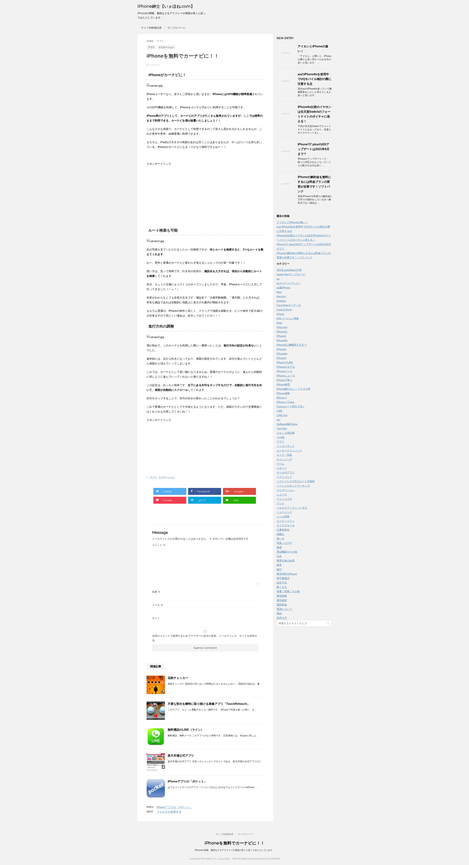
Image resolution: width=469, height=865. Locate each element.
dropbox (281, 300)
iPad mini (282, 327)
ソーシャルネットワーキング (293, 485)
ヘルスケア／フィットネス (292, 507)
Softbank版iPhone (287, 424)
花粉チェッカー (178, 677)
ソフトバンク (284, 476)
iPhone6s (282, 353)
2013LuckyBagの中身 (289, 269)
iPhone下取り (284, 380)
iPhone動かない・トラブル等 (293, 388)
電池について (284, 609)
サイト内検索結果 (151, 27)
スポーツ (282, 468)
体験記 (280, 534)
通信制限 (282, 595)
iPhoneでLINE (285, 362)
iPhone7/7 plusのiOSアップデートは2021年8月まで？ (313, 149)
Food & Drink (284, 309)
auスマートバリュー (288, 283)
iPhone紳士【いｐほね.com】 (166, 6)
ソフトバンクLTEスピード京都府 (296, 481)
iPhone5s (282, 340)
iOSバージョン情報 (288, 318)
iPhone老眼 (283, 393)
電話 (279, 613)
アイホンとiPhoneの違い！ (292, 222)
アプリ (153, 477)
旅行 (279, 569)
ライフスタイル (286, 525)
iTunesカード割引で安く (291, 406)
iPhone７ (282, 397)
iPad (279, 322)
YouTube (282, 428)
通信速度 (282, 600)
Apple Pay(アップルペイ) (291, 274)
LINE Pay (282, 415)
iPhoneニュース (286, 375)
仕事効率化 (283, 529)
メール (157, 605)
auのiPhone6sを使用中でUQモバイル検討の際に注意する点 (314, 79)
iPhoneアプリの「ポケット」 (187, 781)
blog (279, 291)
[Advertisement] (177, 195)
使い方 (280, 538)
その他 (280, 437)
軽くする (282, 587)
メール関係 (283, 516)
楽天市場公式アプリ (181, 755)
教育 (279, 565)
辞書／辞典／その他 (288, 591)
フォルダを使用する (169, 811)
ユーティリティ (286, 520)
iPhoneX (281, 358)
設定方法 (282, 582)
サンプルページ (176, 27)
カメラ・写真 (284, 454)
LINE (279, 410)
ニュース (282, 494)
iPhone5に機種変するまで (292, 344)
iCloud (280, 313)
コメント (159, 545)
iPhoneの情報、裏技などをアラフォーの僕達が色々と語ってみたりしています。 (234, 850)
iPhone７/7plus (285, 402)
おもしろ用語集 (286, 432)
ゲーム (280, 463)
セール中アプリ (286, 472)
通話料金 (282, 604)
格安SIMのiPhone (287, 573)
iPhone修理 (283, 384)
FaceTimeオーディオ (289, 305)
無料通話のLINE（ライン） (186, 729)
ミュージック (284, 512)
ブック (280, 503)
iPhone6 (281, 349)
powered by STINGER (269, 858)
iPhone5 (281, 336)
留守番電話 (283, 578)
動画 (279, 547)
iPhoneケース (284, 371)
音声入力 (282, 617)
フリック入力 (284, 498)
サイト (156, 618)
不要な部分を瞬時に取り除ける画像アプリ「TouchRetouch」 (209, 703)
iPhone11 (282, 331)
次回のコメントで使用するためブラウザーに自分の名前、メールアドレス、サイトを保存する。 (204, 638)
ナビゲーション (166, 477)
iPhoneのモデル (286, 366)
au (278, 278)
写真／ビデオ (284, 542)
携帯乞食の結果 (286, 560)
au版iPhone (283, 287)
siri (278, 419)
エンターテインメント (289, 450)
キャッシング (284, 459)
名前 (156, 591)
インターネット (286, 446)
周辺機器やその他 (287, 551)
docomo (281, 296)
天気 (279, 556)
